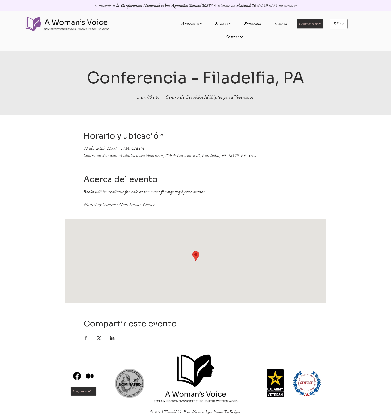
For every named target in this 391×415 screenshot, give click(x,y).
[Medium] (90, 376)
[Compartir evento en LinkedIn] (112, 338)
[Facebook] (77, 376)
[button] (281, 23)
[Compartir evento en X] (99, 338)
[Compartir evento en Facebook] (86, 338)
